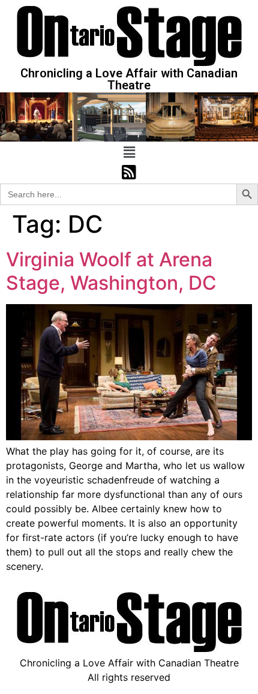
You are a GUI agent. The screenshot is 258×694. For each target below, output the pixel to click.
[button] (129, 153)
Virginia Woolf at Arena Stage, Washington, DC (111, 271)
